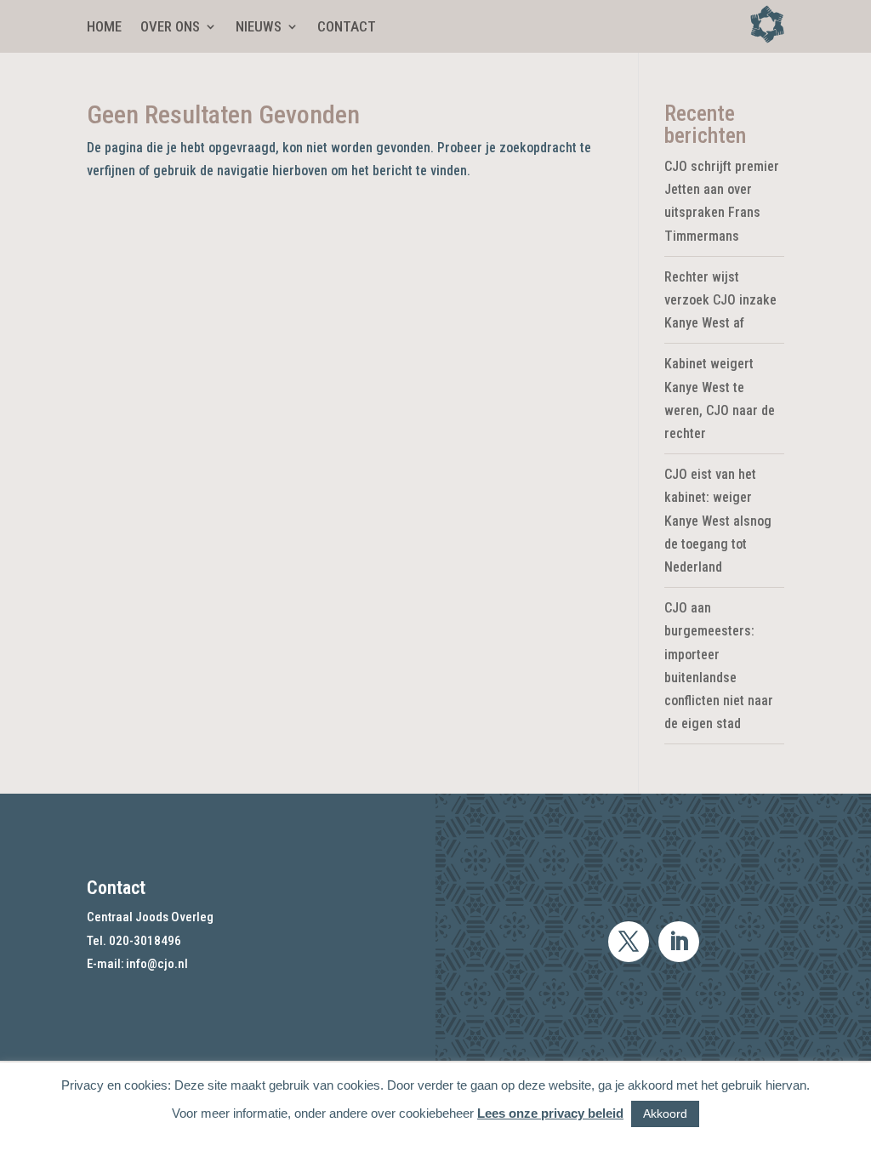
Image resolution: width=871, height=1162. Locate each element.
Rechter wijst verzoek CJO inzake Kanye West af (720, 300)
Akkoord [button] (665, 1113)
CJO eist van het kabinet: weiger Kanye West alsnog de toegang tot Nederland (717, 520)
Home (104, 27)
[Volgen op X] (628, 941)
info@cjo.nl (157, 963)
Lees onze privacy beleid (550, 1113)
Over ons (170, 27)
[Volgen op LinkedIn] (678, 941)
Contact (346, 27)
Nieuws (259, 27)
